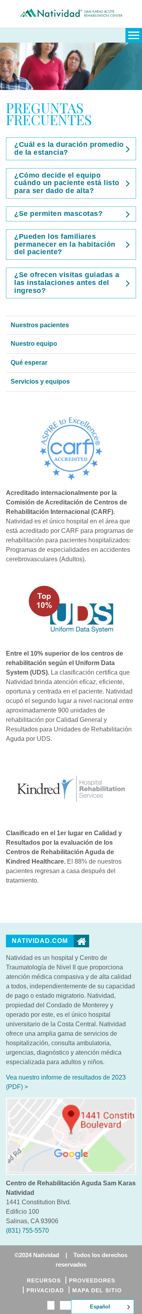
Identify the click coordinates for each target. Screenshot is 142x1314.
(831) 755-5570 (27, 1230)
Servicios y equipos (40, 381)
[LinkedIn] (67, 1305)
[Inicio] (71, 311)
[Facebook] (51, 1305)
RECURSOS (44, 1280)
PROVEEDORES (92, 1280)
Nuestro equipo (34, 343)
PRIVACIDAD (45, 1290)
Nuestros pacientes (40, 325)
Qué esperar (29, 362)
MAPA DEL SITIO (97, 1290)
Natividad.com (40, 940)
